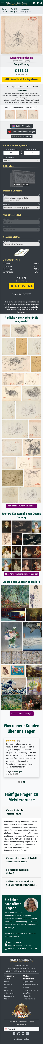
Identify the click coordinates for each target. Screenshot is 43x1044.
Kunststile (14, 9)
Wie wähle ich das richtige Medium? (17, 871)
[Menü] (2, 3)
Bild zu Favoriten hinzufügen (23, 132)
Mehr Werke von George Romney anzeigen (21, 574)
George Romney (10, 12)
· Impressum (8, 985)
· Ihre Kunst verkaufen (30, 985)
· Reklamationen (9, 996)
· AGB (5, 987)
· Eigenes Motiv (28, 982)
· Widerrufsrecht (9, 993)
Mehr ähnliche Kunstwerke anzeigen (21, 506)
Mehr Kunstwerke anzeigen (21, 713)
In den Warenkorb (22, 286)
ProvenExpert (17, 772)
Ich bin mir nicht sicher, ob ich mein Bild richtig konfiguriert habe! (21, 883)
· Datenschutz (8, 990)
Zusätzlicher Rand (8, 157)
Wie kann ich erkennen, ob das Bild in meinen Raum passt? (21, 860)
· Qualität (26, 987)
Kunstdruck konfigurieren (23, 79)
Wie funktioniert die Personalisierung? (14, 812)
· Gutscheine (27, 996)
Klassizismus (24, 9)
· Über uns (7, 999)
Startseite (5, 9)
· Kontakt (6, 982)
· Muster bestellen (29, 999)
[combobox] (21, 160)
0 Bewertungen (26, 136)
